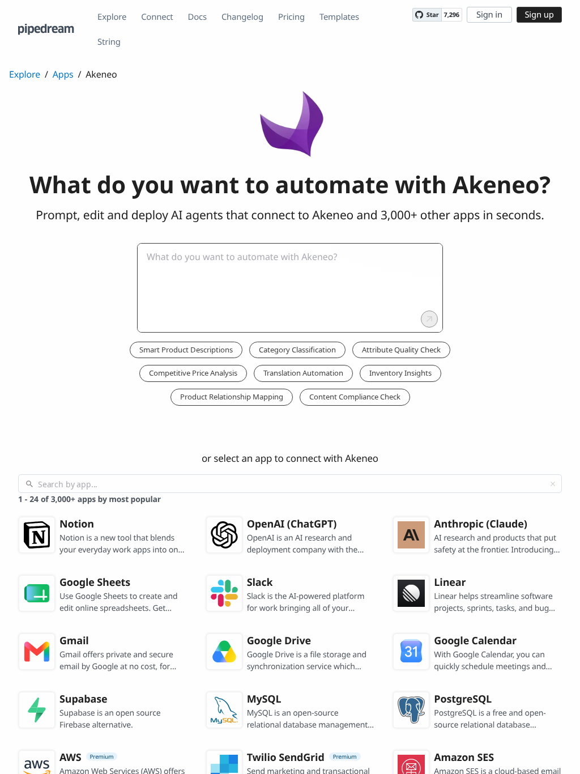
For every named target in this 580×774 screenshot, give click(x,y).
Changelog (242, 17)
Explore (111, 17)
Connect (157, 17)
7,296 (451, 15)
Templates (339, 17)
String (109, 42)
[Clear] (553, 484)
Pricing (291, 17)
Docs (197, 17)
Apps (63, 74)
